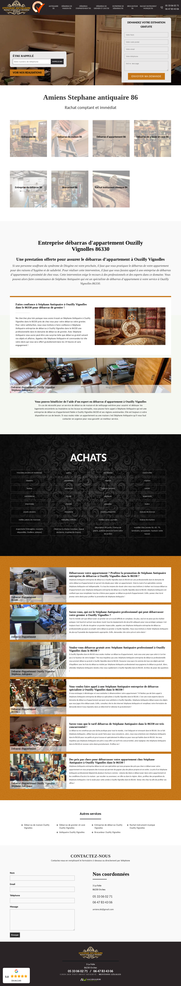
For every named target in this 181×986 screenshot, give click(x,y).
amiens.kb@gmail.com (103, 909)
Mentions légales (110, 974)
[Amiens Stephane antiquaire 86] (17, 7)
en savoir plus (28, 156)
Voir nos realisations (27, 72)
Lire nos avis (16, 980)
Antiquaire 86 (53, 7)
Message (14, 907)
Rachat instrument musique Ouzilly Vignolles (142, 826)
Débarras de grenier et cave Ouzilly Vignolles (72, 826)
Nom (12, 873)
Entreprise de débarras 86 (118, 7)
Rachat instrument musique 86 (148, 7)
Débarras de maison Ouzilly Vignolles (36, 826)
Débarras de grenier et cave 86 (101, 7)
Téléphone (15, 896)
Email (12, 884)
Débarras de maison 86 (67, 7)
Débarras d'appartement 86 (83, 7)
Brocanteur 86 (132, 7)
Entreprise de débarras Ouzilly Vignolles (108, 826)
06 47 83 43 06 (172, 9)
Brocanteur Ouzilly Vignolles (107, 832)
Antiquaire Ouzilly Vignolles (72, 832)
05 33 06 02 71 (172, 6)
